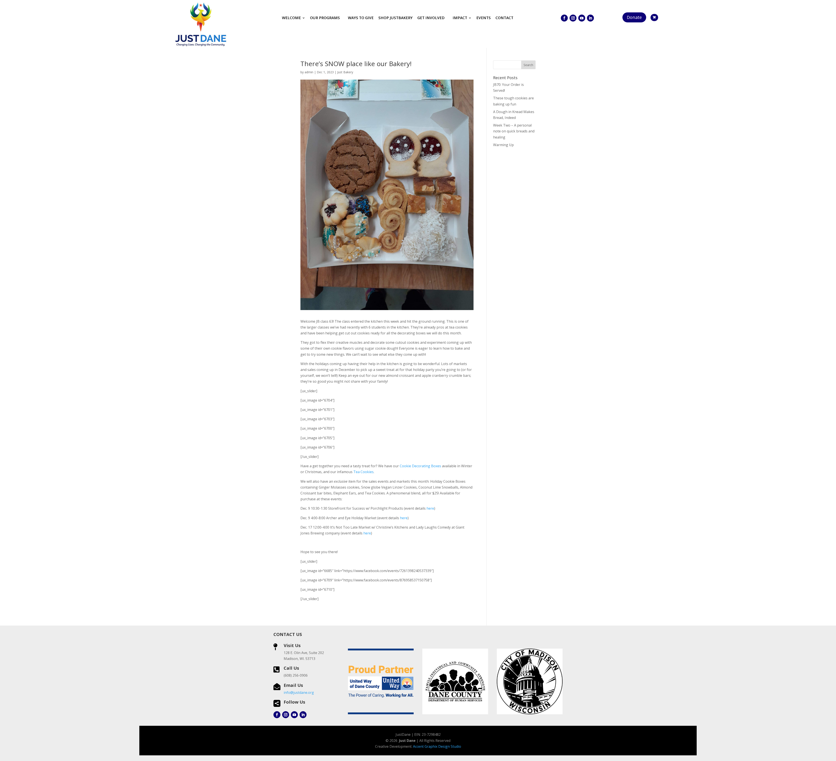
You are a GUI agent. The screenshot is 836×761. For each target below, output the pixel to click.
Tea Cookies (363, 471)
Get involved (431, 18)
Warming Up (503, 144)
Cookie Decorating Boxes (420, 466)
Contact (504, 18)
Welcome (291, 18)
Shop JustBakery (395, 18)
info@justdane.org (299, 692)
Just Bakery (345, 72)
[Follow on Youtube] (581, 18)
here (430, 508)
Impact (460, 18)
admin (309, 72)
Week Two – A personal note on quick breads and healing (513, 131)
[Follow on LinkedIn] (590, 18)
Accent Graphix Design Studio (437, 746)
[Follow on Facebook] (564, 18)
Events (483, 18)
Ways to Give (361, 18)
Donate (634, 17)
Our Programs (325, 18)
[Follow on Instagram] (573, 18)
